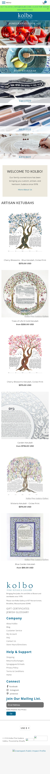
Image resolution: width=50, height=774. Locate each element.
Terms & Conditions (15, 671)
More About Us (25, 189)
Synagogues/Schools (15, 664)
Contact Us (11, 641)
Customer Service (14, 630)
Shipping (10, 657)
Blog (8, 627)
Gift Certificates (17, 608)
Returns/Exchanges (15, 660)
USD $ (25, 727)
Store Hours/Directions (16, 644)
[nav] (6, 2)
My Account (11, 634)
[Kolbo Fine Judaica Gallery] (25, 16)
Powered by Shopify (17, 741)
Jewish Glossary (17, 612)
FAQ (8, 637)
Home (9, 674)
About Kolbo (11, 623)
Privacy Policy (12, 667)
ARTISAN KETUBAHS (17, 203)
